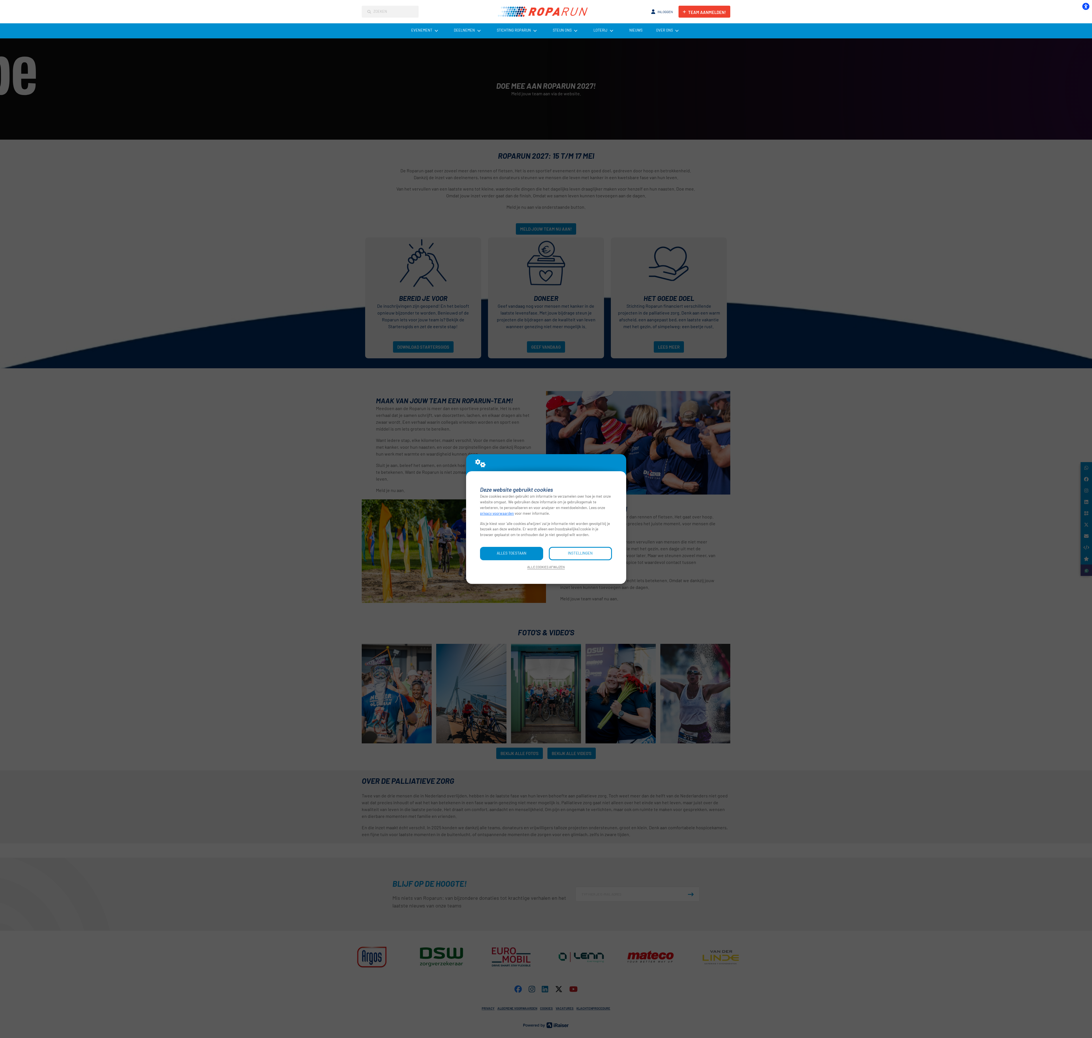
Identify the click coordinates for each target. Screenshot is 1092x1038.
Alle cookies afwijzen (546, 567)
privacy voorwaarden (497, 513)
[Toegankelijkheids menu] (1085, 6)
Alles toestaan (511, 553)
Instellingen (580, 553)
